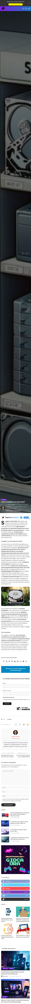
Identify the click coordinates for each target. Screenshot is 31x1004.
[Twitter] (19, 724)
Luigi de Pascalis (11, 504)
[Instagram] (12, 661)
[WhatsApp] (26, 661)
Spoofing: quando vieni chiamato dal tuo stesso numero (7, 920)
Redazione (5, 976)
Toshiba (9, 719)
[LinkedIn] (15, 661)
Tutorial (4, 499)
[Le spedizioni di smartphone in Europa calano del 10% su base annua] (5, 839)
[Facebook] (4, 661)
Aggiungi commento (12, 508)
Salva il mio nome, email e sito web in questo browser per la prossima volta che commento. (16, 799)
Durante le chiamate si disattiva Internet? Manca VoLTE (7, 937)
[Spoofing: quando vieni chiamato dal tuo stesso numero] (8, 912)
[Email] (27, 724)
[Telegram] (23, 661)
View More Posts (15, 738)
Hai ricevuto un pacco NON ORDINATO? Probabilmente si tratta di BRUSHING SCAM (22, 920)
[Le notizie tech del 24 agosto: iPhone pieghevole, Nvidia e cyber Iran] (5, 823)
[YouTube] (17, 661)
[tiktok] (15, 899)
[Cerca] (26, 8)
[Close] (29, 3)
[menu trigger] (29, 8)
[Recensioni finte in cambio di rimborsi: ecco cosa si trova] (23, 929)
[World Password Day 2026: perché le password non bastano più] (15, 960)
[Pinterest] (9, 661)
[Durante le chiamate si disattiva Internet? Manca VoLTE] (8, 929)
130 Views (10, 506)
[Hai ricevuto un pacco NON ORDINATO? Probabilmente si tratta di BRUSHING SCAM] (23, 912)
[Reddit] (20, 661)
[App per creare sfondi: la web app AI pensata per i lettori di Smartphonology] (15, 988)
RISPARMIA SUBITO (15, 4)
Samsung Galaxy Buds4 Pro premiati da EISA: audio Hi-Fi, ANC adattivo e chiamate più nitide (19, 814)
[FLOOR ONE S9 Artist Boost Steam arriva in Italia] (5, 831)
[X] (6, 661)
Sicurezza (5, 968)
